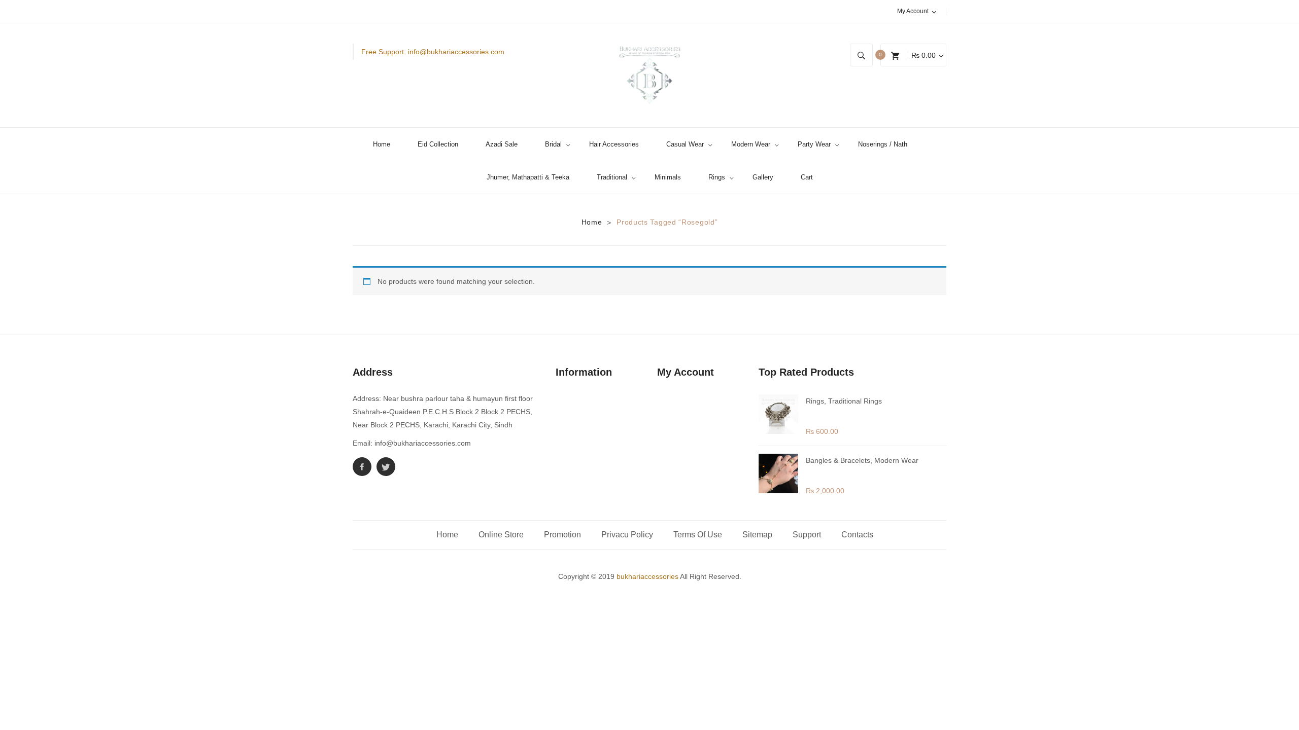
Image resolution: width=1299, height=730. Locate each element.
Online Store (501, 534)
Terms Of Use (697, 534)
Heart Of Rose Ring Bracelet (857, 472)
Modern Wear (896, 460)
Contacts (857, 534)
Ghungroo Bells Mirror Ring (855, 413)
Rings (815, 401)
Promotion (562, 534)
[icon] (362, 466)
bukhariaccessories (647, 576)
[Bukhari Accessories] (649, 75)
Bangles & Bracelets (838, 460)
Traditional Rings (855, 401)
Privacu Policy (627, 534)
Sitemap (757, 534)
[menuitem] (386, 144)
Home (592, 222)
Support (807, 534)
